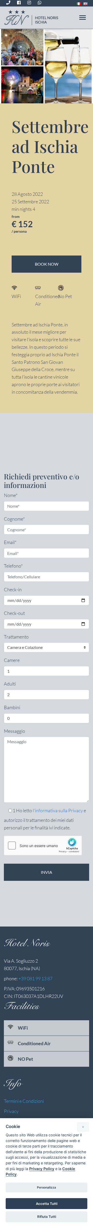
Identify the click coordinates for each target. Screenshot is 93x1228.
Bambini (12, 707)
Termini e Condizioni (24, 1101)
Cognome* (14, 519)
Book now (46, 263)
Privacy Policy (41, 1168)
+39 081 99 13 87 (35, 978)
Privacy (11, 1111)
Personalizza (46, 1187)
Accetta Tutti (46, 1204)
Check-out (14, 613)
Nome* (11, 495)
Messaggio (14, 731)
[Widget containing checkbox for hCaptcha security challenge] (43, 845)
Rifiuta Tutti (46, 1216)
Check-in (13, 589)
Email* (10, 542)
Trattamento (16, 637)
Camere (12, 660)
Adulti (10, 684)
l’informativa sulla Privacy (58, 810)
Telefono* (13, 566)
